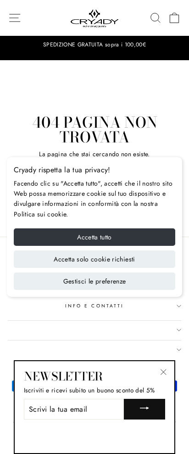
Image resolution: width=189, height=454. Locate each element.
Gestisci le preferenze (94, 281)
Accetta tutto (94, 237)
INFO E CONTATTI (94, 305)
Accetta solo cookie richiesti (94, 259)
